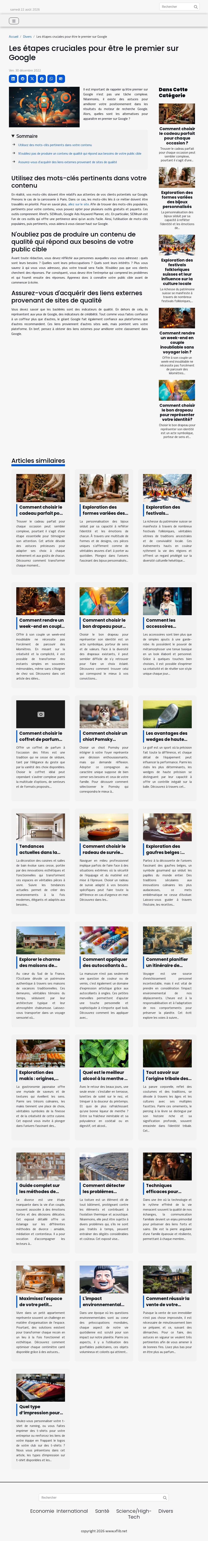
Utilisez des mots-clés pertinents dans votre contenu (55, 144)
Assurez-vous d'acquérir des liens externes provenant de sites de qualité (67, 161)
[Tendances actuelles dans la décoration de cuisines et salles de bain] (40, 826)
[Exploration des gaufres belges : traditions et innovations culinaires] (167, 826)
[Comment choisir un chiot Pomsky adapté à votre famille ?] (104, 713)
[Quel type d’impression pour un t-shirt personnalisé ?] (40, 1387)
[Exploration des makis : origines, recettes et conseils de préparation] (40, 1053)
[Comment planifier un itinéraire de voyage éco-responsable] (167, 940)
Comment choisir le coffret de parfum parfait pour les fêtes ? (40, 742)
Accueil (13, 36)
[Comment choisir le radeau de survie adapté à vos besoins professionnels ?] (104, 826)
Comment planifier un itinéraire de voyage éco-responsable (167, 968)
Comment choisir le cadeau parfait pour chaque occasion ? (177, 136)
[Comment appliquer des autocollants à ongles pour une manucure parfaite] (104, 940)
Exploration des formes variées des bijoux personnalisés (177, 199)
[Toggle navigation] (14, 21)
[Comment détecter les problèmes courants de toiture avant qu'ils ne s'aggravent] (104, 1166)
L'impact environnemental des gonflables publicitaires (102, 1308)
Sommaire (27, 136)
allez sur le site (78, 204)
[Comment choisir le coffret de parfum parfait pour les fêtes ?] (40, 713)
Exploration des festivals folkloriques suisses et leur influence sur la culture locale (177, 271)
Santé (102, 1511)
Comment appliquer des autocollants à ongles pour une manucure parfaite (105, 968)
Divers (27, 36)
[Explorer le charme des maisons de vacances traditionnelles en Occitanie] (40, 940)
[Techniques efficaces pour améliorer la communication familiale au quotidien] (167, 1166)
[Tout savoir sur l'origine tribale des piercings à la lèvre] (167, 1053)
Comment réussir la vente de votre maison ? (168, 1305)
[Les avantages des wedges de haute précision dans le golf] (167, 713)
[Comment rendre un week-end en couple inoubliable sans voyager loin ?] (177, 318)
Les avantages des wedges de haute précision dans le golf (166, 742)
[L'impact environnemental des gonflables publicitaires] (104, 1279)
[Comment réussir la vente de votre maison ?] (167, 1279)
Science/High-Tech (134, 1514)
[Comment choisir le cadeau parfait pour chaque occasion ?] (177, 113)
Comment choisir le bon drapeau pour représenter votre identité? (177, 412)
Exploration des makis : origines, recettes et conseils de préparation (40, 1081)
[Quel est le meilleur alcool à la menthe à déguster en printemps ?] (104, 1053)
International (72, 1511)
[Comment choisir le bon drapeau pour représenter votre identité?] (177, 390)
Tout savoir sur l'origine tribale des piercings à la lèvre (167, 1078)
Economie (42, 1511)
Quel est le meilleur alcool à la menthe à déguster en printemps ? (105, 1081)
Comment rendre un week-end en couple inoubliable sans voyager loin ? (177, 342)
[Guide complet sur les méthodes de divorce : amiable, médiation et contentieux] (40, 1166)
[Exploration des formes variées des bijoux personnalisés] (177, 177)
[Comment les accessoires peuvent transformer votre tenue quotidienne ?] (167, 600)
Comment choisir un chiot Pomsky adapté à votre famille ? (105, 742)
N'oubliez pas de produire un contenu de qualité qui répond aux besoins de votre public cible (79, 153)
